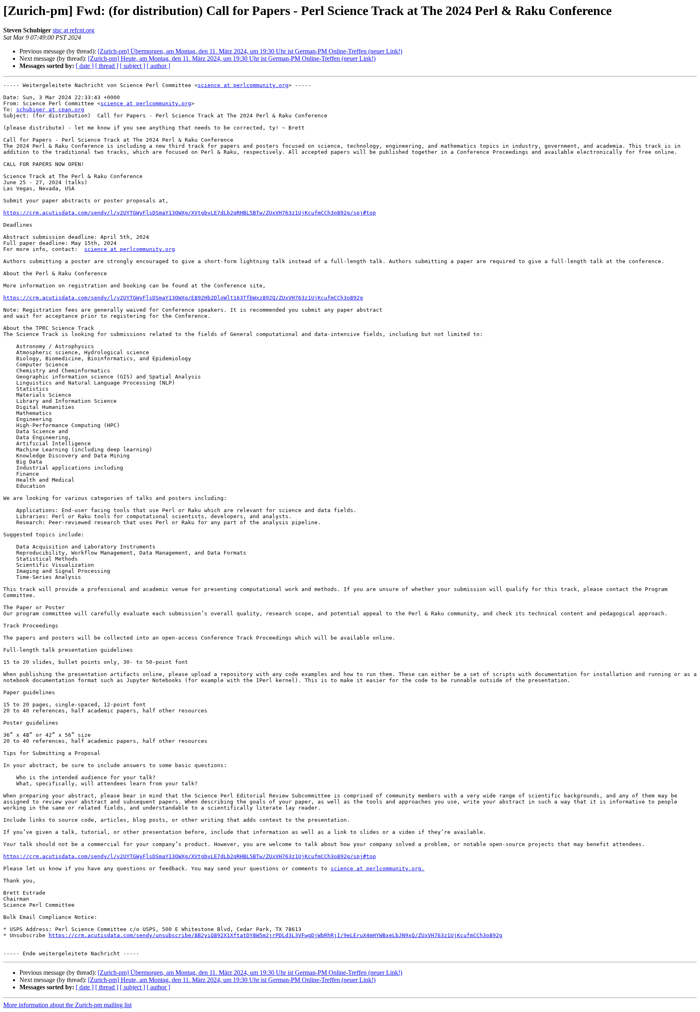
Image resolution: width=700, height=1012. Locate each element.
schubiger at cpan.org (50, 109)
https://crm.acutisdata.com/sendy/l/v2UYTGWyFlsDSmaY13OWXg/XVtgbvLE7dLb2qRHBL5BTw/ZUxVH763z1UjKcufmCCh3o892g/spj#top (189, 213)
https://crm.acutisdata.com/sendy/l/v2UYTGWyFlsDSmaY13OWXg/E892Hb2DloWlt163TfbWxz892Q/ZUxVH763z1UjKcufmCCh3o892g (183, 298)
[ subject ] (132, 65)
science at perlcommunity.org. (378, 868)
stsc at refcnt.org (73, 30)
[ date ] (85, 65)
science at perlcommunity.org (243, 85)
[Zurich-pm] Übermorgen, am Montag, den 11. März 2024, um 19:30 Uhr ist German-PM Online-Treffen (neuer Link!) (250, 51)
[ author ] (158, 65)
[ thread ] (106, 65)
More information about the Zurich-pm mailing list (67, 1004)
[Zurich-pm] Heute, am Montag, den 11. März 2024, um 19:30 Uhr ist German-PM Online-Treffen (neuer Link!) (232, 58)
